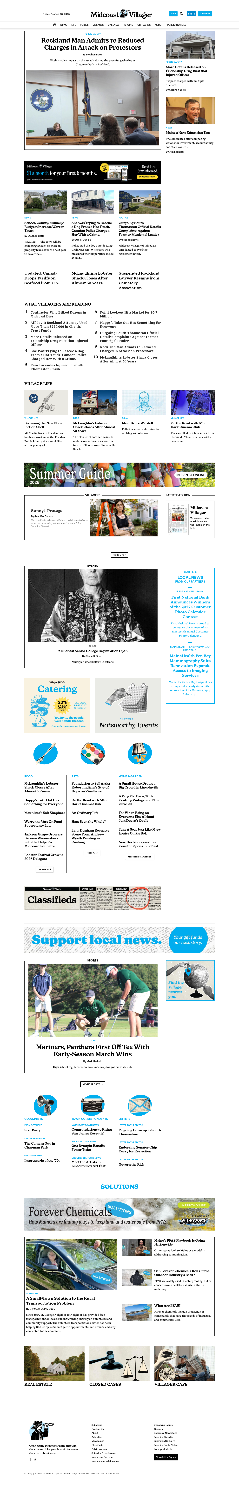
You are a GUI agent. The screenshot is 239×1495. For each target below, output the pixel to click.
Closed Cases (105, 1389)
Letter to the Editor (131, 1129)
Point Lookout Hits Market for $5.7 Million (128, 314)
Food (76, 418)
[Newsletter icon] (184, 1367)
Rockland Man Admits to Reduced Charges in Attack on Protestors (128, 349)
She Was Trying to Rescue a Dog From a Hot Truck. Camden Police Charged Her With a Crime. (59, 355)
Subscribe (204, 13)
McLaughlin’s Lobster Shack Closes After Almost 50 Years (92, 278)
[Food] (45, 757)
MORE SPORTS (91, 1088)
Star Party (32, 1134)
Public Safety (93, 34)
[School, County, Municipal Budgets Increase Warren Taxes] (45, 202)
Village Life (31, 418)
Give (173, 13)
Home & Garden (130, 780)
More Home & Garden (140, 860)
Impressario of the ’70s (42, 1164)
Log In (191, 14)
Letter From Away (34, 1143)
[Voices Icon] (45, 1109)
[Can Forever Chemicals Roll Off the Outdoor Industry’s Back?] (137, 1281)
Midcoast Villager (50, 1478)
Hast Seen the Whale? (89, 825)
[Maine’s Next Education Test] (190, 110)
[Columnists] (93, 1109)
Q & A (125, 418)
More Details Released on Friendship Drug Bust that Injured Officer (59, 341)
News (27, 218)
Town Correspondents (90, 1123)
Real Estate (38, 1389)
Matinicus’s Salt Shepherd (45, 817)
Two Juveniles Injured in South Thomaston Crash (57, 367)
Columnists (33, 1123)
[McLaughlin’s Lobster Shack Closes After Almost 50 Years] (95, 402)
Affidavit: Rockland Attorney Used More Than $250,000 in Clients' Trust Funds (59, 326)
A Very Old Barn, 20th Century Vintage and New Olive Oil (139, 804)
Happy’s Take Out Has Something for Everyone (130, 325)
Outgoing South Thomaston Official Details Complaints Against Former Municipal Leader (129, 337)
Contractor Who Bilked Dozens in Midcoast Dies (58, 314)
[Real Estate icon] (54, 1367)
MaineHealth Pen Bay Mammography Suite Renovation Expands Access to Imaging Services (190, 670)
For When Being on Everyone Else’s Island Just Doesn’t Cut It (136, 820)
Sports (92, 964)
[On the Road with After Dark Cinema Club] (193, 402)
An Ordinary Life (85, 817)
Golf (92, 1045)
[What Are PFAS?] (137, 1316)
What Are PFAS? (167, 1309)
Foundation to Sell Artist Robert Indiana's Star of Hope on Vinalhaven (91, 791)
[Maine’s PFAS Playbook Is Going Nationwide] (137, 1251)
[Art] (93, 757)
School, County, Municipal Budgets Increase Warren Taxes (45, 227)
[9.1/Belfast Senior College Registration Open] (93, 609)
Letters (124, 1123)
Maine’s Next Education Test (188, 133)
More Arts (92, 857)
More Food (45, 873)
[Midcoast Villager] (178, 518)
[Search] (181, 14)
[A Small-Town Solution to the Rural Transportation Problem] (71, 1268)
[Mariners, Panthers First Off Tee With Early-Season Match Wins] (93, 1004)
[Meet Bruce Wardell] (144, 402)
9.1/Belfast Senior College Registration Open (93, 655)
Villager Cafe (170, 1389)
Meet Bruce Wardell (137, 423)
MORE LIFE (118, 559)
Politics (123, 218)
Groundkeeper (33, 1160)
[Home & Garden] (140, 757)
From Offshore (33, 1129)
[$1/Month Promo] (92, 172)
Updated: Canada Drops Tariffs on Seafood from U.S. (41, 278)
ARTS (75, 780)
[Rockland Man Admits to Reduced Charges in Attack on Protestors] (92, 107)
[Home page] (121, 14)
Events (92, 570)
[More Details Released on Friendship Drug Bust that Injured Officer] (190, 45)
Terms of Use (97, 1478)
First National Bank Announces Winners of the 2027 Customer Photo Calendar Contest (190, 611)
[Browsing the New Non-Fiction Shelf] (46, 402)
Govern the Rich (131, 1168)
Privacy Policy (112, 1478)
